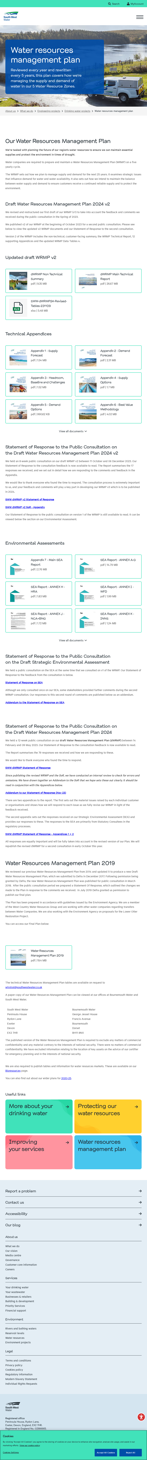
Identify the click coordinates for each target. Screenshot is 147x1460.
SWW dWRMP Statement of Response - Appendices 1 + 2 (39, 834)
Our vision (11, 1251)
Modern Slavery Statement (21, 1379)
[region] (73, 1445)
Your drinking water (17, 1287)
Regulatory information (18, 1374)
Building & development (19, 1301)
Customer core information (21, 1264)
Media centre (13, 1255)
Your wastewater (15, 1292)
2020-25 (66, 1078)
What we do (26, 111)
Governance (12, 1260)
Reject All (130, 1452)
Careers (10, 1269)
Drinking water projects (77, 111)
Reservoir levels (14, 1333)
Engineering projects (48, 111)
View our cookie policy (30, 1445)
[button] (141, 1417)
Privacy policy (13, 1365)
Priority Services (15, 1306)
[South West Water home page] (11, 16)
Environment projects (18, 1342)
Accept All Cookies (106, 1452)
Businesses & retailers (18, 1296)
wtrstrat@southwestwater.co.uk (23, 987)
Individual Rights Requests (21, 1383)
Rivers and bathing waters (20, 1328)
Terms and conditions (18, 1360)
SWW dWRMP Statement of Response (28, 767)
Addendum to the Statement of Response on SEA (34, 702)
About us (10, 111)
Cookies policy (14, 1369)
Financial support (15, 1310)
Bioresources (13, 1070)
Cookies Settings (11, 1452)
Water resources (14, 1338)
